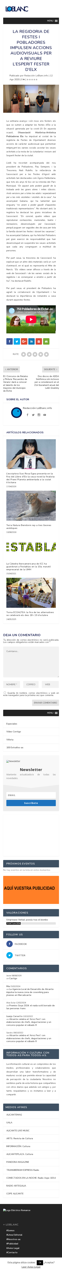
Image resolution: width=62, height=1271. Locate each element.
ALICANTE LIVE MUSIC (17, 1130)
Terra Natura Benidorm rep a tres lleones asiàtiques (28, 527)
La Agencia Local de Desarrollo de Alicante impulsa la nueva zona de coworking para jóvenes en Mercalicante (30, 992)
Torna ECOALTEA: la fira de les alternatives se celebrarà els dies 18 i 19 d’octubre (30, 614)
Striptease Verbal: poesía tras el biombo (27, 919)
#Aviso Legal (12, 1248)
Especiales (11, 723)
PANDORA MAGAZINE (17, 1162)
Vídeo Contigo (13, 731)
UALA (9, 1122)
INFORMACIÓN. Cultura (18, 1146)
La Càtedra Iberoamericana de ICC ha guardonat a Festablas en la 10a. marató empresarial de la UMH (28, 566)
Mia (8, 986)
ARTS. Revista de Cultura (19, 1138)
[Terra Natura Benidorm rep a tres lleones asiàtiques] (31, 506)
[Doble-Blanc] (31, 903)
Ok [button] (40, 1262)
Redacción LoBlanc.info (36, 75)
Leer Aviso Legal (31, 1267)
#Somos (10, 1230)
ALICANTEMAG (14, 1114)
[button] (50, 21)
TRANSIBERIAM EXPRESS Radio (22, 1170)
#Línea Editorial (14, 1234)
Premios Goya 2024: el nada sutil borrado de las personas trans (30, 1007)
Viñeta (9, 739)
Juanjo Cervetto (14, 1016)
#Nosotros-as (13, 1239)
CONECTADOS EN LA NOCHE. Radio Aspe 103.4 (31, 1177)
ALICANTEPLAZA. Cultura (19, 1154)
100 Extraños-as (14, 747)
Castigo (13, 978)
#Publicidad (12, 1243)
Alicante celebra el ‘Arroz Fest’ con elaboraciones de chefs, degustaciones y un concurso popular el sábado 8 (28, 1022)
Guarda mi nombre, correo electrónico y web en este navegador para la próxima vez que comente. (31, 694)
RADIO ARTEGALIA (16, 1185)
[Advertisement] (31, 835)
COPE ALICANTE (15, 1193)
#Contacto (11, 1252)
